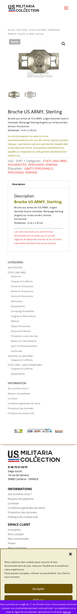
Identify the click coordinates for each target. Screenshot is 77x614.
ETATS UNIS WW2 (37, 29)
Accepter (38, 589)
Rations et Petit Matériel (24, 341)
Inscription (14, 529)
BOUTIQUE (22, 29)
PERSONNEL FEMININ (42, 165)
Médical (15, 321)
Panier (12, 543)
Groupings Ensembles (22, 311)
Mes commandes (18, 539)
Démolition (17, 301)
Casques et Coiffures (22, 281)
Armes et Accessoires (22, 286)
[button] (70, 554)
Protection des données (20, 408)
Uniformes (16, 351)
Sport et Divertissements (24, 345)
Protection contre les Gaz (24, 336)
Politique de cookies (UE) (21, 413)
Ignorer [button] (67, 611)
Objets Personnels (20, 326)
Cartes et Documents (22, 296)
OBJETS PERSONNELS (38, 168)
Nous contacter (17, 548)
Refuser (38, 600)
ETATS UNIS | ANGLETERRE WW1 (25, 364)
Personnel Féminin (21, 331)
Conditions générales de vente (24, 403)
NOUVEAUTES (17, 165)
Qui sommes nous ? (18, 388)
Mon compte (16, 534)
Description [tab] (18, 184)
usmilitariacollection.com (20, 140)
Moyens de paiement (19, 393)
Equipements (18, 306)
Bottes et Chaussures (22, 291)
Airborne (16, 276)
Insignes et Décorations (23, 316)
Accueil (11, 29)
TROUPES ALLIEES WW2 (20, 356)
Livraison (13, 398)
